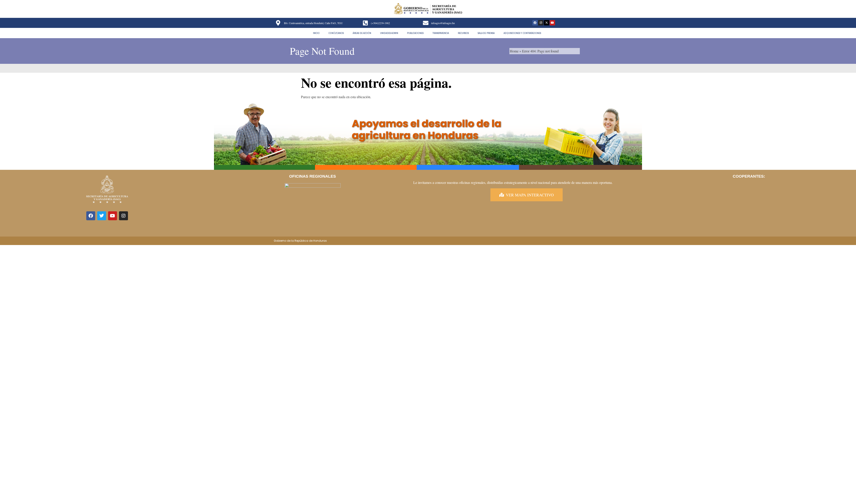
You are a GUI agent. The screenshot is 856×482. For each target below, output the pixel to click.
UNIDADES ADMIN (389, 33)
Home (514, 51)
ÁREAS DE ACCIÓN (362, 33)
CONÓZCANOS (336, 33)
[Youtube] (552, 22)
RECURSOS (463, 33)
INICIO (316, 33)
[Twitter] (101, 215)
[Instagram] (540, 22)
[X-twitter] (546, 22)
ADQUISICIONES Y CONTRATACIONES (522, 33)
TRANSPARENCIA (440, 33)
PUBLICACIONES (415, 33)
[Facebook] (535, 22)
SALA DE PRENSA (486, 33)
